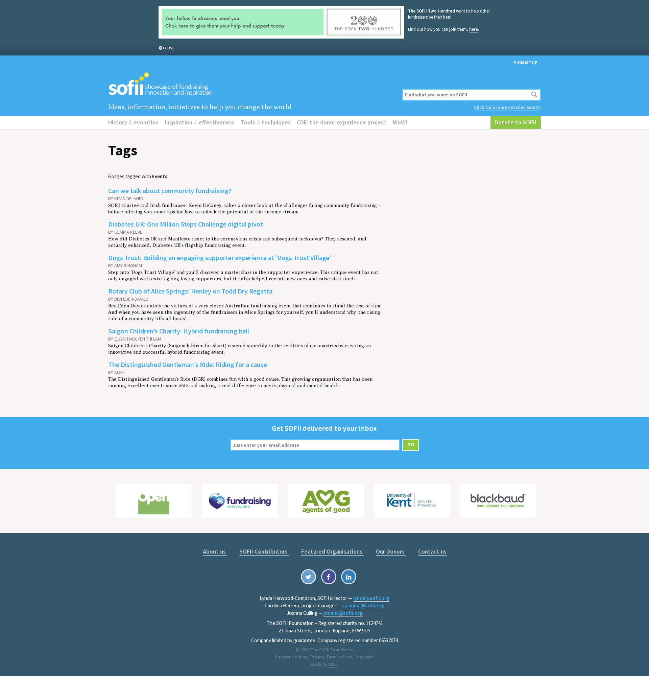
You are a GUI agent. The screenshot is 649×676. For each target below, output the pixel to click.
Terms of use (339, 657)
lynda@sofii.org (371, 598)
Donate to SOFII (515, 122)
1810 (333, 664)
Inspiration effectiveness (200, 122)
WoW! (400, 122)
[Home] (251, 84)
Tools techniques (266, 122)
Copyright (364, 657)
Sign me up (525, 63)
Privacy (317, 657)
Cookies (300, 657)
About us (215, 551)
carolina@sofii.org (363, 605)
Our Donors (391, 551)
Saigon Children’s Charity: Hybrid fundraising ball (178, 331)
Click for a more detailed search (507, 107)
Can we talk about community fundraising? (169, 190)
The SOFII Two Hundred (431, 11)
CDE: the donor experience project (342, 122)
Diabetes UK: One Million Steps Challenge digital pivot (185, 224)
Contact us (432, 551)
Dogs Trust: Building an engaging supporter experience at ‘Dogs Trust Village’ (219, 257)
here (473, 29)
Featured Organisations (332, 551)
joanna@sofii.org (343, 613)
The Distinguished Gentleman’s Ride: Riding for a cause (187, 364)
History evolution (133, 122)
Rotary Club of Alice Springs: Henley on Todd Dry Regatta (190, 291)
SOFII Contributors (264, 551)
